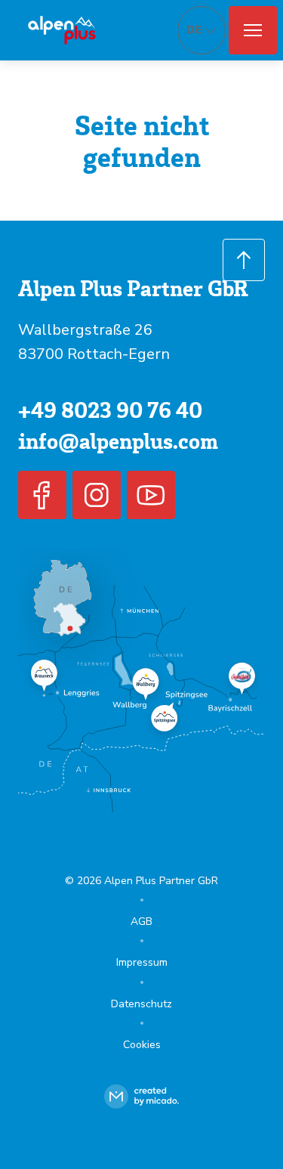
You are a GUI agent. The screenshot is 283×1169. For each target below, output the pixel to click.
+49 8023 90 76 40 (110, 409)
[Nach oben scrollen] (244, 260)
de (194, 30)
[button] (253, 30)
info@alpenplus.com (118, 440)
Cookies (142, 1045)
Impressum (142, 962)
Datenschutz (141, 1004)
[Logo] (62, 30)
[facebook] (42, 495)
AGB (141, 921)
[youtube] (151, 495)
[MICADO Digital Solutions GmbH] (141, 1096)
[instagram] (96, 495)
